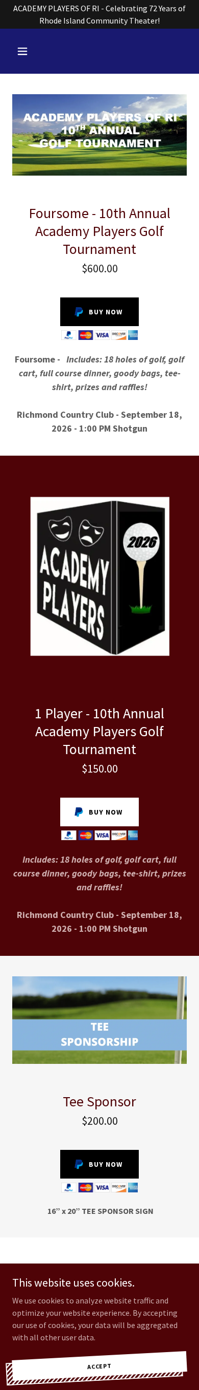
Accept (99, 1365)
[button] (25, 51)
